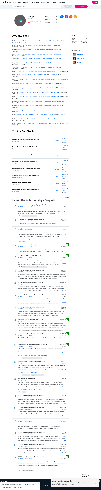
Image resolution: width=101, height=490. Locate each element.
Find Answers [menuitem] (34, 2)
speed (39, 389)
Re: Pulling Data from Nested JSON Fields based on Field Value (34, 45)
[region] (20, 486)
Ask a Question (81, 6)
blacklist (24, 266)
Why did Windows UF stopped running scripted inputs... (26, 175)
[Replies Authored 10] (62, 16)
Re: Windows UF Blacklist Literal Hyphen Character (31, 71)
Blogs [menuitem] (48, 2)
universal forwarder (37, 266)
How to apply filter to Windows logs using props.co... (25, 161)
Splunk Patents (45, 485)
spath (30, 239)
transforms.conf (50, 330)
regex (26, 355)
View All (67, 197)
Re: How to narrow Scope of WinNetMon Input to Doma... (32, 333)
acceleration (24, 389)
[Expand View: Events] (44, 2)
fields (24, 241)
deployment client (26, 375)
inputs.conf (25, 215)
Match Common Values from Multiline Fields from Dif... (25, 189)
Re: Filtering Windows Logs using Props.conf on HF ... (31, 270)
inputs (22, 355)
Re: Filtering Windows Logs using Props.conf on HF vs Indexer (33, 79)
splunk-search (32, 355)
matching (33, 468)
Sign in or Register (85, 483)
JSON (30, 215)
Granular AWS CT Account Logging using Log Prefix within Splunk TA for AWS (38, 41)
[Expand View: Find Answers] (38, 2)
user (39, 355)
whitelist (34, 215)
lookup (24, 391)
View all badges (72, 20)
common (23, 468)
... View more (63, 212)
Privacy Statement (6, 487)
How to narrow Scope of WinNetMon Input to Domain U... (26, 168)
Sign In (95, 2)
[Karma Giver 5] (66, 16)
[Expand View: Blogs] (50, 2)
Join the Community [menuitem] (23, 2)
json (22, 239)
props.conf (43, 330)
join (27, 470)
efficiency (33, 389)
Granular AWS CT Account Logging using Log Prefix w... (26, 139)
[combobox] (42, 6)
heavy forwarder (26, 330)
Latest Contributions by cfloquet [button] (33, 200)
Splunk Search (57, 45)
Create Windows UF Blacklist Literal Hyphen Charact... (26, 154)
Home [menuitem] (14, 2)
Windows (44, 266)
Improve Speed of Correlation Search (21, 182)
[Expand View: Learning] (57, 2)
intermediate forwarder (35, 330)
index (28, 468)
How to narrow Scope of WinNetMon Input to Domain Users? (33, 123)
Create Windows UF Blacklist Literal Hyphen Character (32, 74)
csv (29, 389)
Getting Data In (51, 71)
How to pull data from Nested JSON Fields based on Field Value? (34, 54)
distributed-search (25, 372)
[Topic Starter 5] (70, 16)
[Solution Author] (75, 16)
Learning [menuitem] (54, 2)
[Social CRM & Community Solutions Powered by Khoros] (85, 475)
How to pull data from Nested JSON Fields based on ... (25, 146)
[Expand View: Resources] (65, 2)
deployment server (35, 375)
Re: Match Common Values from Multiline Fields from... (31, 395)
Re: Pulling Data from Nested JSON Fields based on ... (31, 219)
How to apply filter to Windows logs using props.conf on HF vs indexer (36, 114)
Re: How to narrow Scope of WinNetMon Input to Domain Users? (34, 119)
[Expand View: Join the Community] (29, 2)
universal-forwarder (36, 372)
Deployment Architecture (17, 177)
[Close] (38, 483)
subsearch (31, 470)
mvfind (26, 239)
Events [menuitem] (42, 2)
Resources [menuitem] (62, 2)
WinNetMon (44, 355)
